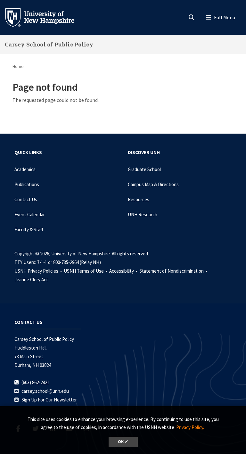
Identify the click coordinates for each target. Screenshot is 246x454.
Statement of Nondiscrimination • (173, 271)
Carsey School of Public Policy (49, 44)
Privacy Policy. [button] (190, 427)
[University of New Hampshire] (45, 17)
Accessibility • (123, 271)
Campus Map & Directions (153, 184)
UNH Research (142, 214)
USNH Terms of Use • (86, 271)
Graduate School (144, 169)
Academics (25, 169)
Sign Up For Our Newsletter (49, 400)
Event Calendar (29, 214)
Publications (26, 184)
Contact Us (25, 199)
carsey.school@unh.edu (45, 391)
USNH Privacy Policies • (38, 271)
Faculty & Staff (28, 230)
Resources (138, 199)
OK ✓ (123, 441)
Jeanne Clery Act (31, 280)
